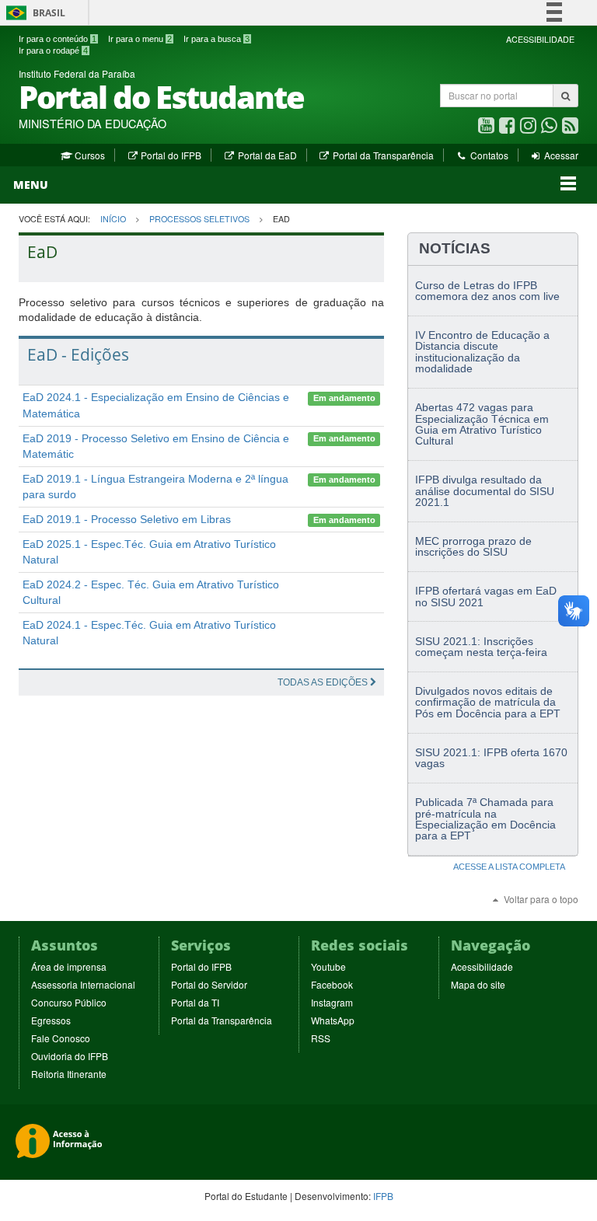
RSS (320, 1038)
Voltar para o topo (539, 898)
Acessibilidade (482, 966)
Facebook (332, 984)
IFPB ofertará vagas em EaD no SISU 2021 (486, 596)
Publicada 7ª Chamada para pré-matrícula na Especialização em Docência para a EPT (485, 819)
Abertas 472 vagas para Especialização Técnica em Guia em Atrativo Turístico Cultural (482, 424)
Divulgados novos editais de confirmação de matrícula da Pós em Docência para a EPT (487, 702)
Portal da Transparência (382, 155)
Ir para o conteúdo (57, 39)
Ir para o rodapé (53, 50)
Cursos (88, 155)
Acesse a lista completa (509, 866)
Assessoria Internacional (83, 984)
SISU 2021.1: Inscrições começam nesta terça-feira (481, 646)
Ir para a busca (216, 39)
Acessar (560, 155)
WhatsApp (332, 1020)
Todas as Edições (324, 682)
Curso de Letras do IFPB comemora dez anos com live (487, 290)
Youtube (328, 966)
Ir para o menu (140, 39)
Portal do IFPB (169, 155)
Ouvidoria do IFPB (69, 1055)
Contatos (488, 155)
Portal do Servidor (209, 984)
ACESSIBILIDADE (540, 39)
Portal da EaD (266, 155)
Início (113, 219)
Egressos (51, 1020)
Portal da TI (195, 1002)
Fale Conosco (60, 1038)
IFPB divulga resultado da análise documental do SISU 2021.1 (484, 490)
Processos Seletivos (199, 219)
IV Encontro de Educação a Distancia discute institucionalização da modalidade (482, 352)
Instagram (332, 1002)
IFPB (383, 1195)
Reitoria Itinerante (68, 1073)
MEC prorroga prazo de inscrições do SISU (473, 546)
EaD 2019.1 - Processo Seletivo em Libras (127, 519)
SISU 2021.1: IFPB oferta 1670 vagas (491, 757)
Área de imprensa (68, 966)
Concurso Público (68, 1002)
